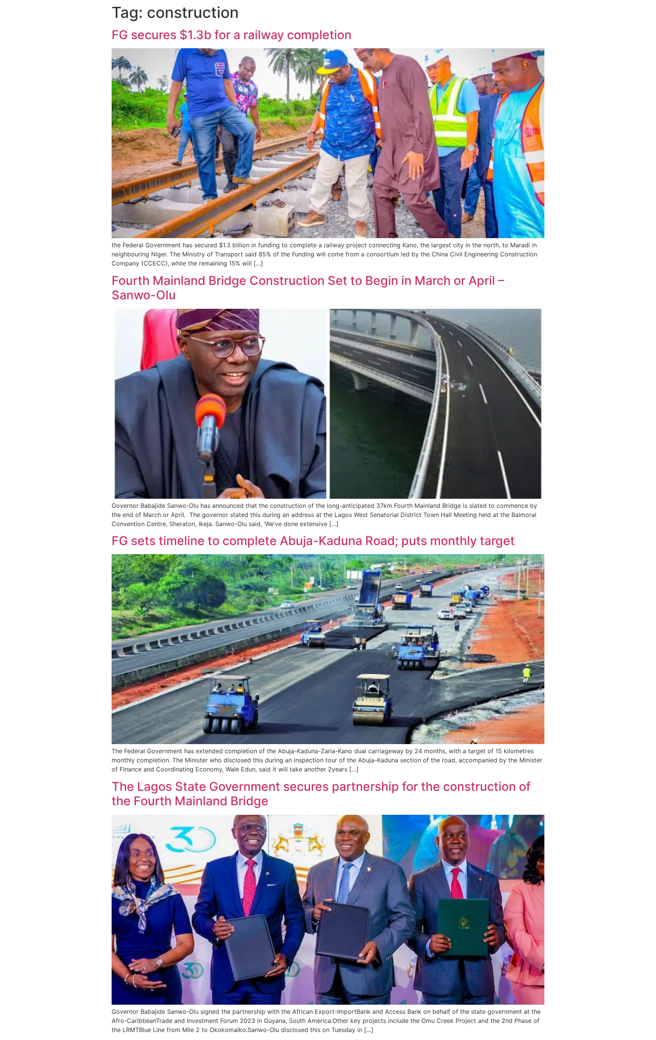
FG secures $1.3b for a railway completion (232, 34)
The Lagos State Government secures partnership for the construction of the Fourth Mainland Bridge (321, 793)
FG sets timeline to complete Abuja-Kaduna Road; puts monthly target (313, 540)
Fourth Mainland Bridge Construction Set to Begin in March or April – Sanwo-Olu (308, 287)
